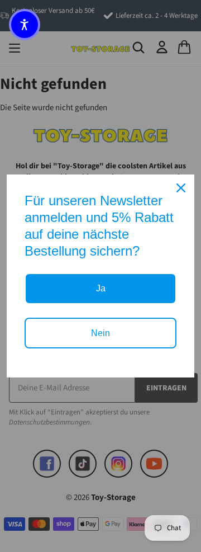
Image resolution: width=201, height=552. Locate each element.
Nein (100, 333)
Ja (101, 288)
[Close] (181, 187)
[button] (24, 24)
